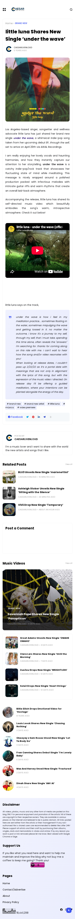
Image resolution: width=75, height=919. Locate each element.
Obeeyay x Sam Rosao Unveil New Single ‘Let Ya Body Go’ (43, 739)
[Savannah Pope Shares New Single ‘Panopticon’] (37, 599)
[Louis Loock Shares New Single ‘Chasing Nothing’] (8, 726)
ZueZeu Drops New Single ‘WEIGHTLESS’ (43, 669)
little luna (55, 403)
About (6, 896)
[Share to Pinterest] (33, 417)
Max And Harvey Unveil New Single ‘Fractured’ (44, 768)
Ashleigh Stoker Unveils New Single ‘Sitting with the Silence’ (41, 490)
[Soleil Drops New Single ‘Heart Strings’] (11, 690)
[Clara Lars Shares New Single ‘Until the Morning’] (11, 658)
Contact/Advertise (14, 889)
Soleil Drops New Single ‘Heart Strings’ (43, 685)
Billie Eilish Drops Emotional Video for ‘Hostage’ (39, 710)
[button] (50, 417)
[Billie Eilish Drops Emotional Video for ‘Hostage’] (8, 712)
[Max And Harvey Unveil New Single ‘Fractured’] (8, 770)
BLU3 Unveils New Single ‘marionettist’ (43, 472)
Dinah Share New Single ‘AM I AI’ (35, 783)
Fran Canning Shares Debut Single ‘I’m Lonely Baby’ (44, 754)
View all (68, 464)
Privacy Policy (11, 902)
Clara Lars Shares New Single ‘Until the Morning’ (43, 655)
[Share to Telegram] (44, 417)
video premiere (27, 407)
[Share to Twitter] (27, 417)
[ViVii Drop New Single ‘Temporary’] (9, 509)
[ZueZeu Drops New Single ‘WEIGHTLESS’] (11, 674)
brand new (21, 23)
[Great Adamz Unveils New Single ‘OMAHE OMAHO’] (11, 642)
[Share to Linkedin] (39, 417)
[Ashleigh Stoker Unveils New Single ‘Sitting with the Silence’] (9, 493)
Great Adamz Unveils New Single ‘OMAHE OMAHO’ (44, 639)
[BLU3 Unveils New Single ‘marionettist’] (9, 476)
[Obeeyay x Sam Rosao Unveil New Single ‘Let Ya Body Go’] (8, 741)
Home (9, 23)
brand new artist (35, 403)
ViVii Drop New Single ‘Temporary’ (40, 505)
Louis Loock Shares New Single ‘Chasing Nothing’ (40, 725)
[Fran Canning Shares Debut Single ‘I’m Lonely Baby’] (8, 756)
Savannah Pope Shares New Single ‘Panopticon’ (33, 616)
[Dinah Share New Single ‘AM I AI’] (8, 785)
